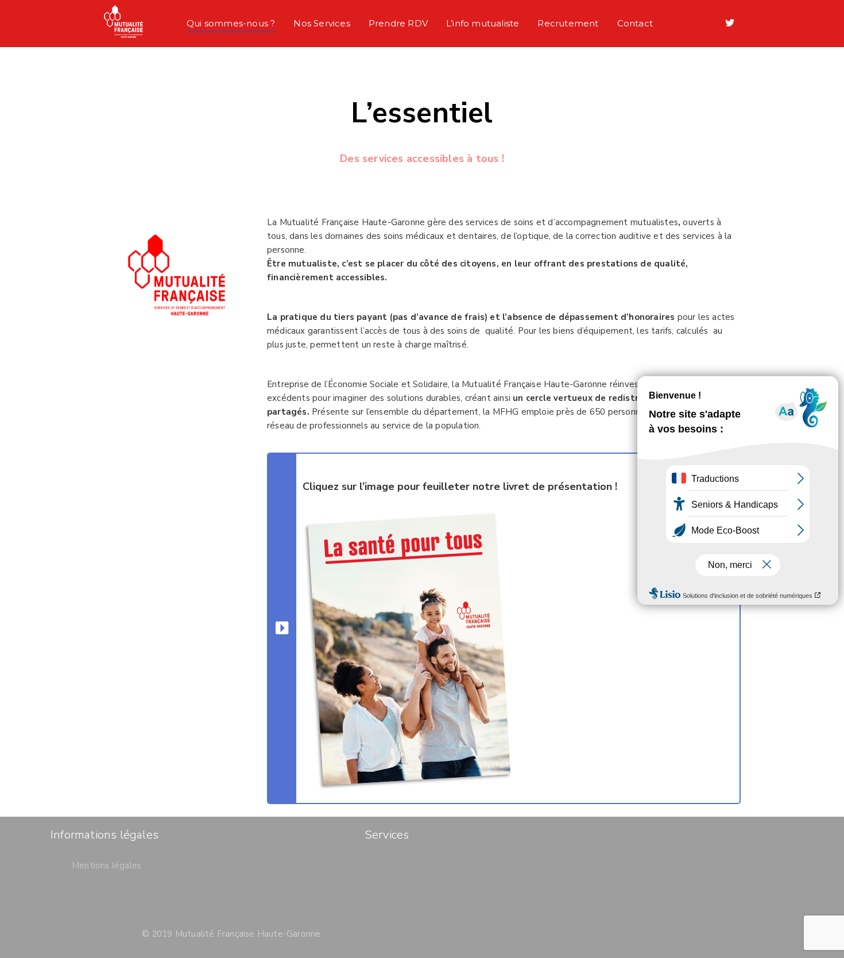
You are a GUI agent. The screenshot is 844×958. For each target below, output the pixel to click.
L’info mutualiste (482, 23)
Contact (635, 23)
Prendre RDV (398, 23)
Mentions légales (106, 865)
